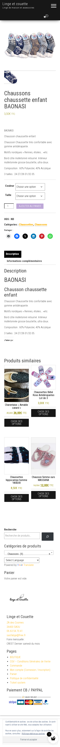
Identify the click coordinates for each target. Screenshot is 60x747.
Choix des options (16, 423)
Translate (29, 565)
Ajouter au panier (30, 206)
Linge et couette (15, 4)
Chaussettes (26, 224)
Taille (8, 195)
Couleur (9, 185)
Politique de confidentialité (24, 678)
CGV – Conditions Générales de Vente (30, 661)
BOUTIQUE (15, 657)
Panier (13, 674)
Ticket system (17, 682)
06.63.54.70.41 (15, 631)
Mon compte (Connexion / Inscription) (30, 669)
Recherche (10, 529)
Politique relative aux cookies (33, 733)
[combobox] (29, 552)
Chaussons (41, 224)
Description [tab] (12, 253)
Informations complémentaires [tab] (24, 261)
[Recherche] (48, 536)
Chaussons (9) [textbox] (28, 554)
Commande (16, 665)
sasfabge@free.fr (16, 635)
